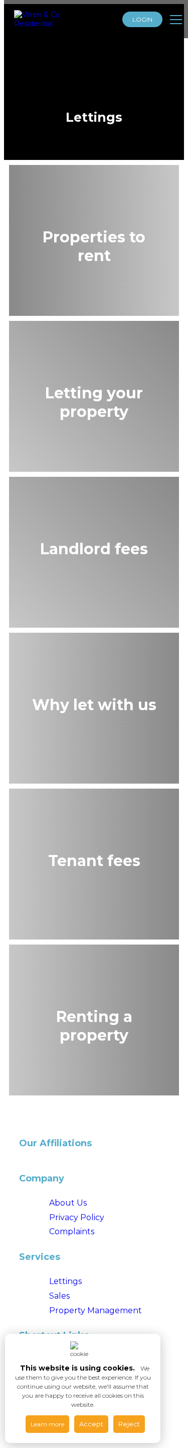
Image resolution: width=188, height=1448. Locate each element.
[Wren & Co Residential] (51, 19)
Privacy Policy (76, 1217)
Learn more (47, 1424)
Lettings (65, 1281)
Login (142, 19)
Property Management (95, 1310)
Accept (91, 1424)
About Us (68, 1203)
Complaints (71, 1231)
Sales (59, 1296)
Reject (129, 1424)
